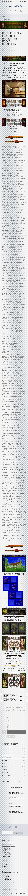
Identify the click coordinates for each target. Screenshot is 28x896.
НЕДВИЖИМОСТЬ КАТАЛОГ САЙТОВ (12, 67)
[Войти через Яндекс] (8, 724)
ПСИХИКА (21, 653)
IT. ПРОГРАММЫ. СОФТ (10, 619)
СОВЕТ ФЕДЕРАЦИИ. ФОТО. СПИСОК (14, 621)
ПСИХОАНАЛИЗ (7, 653)
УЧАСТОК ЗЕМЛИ (16, 75)
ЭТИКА (14, 651)
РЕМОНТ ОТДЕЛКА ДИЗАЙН (14, 617)
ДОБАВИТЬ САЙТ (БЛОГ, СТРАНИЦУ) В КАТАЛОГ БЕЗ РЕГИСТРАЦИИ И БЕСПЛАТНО (14, 111)
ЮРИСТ (5, 77)
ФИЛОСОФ (6, 668)
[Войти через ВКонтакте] (8, 720)
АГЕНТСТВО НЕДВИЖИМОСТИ (14, 62)
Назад (3, 16)
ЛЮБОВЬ (4, 866)
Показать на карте (6, 856)
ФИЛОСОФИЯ (9, 651)
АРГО (14, 660)
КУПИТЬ (10, 72)
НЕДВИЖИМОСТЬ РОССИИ (9, 70)
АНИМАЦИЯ (5, 772)
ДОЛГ (3, 868)
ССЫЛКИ (14, 79)
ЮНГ (8, 670)
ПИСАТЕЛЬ (21, 668)
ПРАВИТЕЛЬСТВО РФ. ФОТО (16, 574)
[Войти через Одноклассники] (8, 728)
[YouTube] (16, 827)
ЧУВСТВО (14, 666)
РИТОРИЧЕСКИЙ (20, 656)
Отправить (11, 736)
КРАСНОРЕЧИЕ (12, 656)
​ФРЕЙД (4, 670)
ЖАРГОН (10, 660)
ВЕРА (3, 863)
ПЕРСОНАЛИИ (6, 775)
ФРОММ (11, 670)
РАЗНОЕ (4, 760)
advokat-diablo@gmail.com (8, 846)
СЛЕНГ (18, 658)
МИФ (10, 661)
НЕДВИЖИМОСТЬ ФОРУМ (18, 68)
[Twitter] (9, 827)
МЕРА (23, 665)
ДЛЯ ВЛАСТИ (5, 769)
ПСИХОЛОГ (12, 668)
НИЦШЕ (23, 670)
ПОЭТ (16, 668)
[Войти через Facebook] (8, 722)
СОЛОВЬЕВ (14, 672)
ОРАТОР (7, 658)
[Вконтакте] (3, 827)
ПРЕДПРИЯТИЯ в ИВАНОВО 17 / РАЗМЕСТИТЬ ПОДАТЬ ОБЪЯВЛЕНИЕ (12, 696)
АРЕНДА (14, 74)
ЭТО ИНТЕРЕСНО (6, 757)
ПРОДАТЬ (15, 72)
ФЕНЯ (21, 658)
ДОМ (10, 75)
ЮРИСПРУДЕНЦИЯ (20, 77)
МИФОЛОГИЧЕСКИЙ (9, 663)
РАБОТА (4, 763)
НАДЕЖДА (5, 864)
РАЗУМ (19, 655)
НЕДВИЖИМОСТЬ (8, 63)
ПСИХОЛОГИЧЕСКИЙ (12, 655)
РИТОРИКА (5, 656)
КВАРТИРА (5, 75)
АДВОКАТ (23, 75)
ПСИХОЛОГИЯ (15, 653)
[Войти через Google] (8, 726)
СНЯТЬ (23, 72)
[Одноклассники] (12, 827)
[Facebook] (6, 827)
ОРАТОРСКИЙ (12, 658)
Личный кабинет (11, 10)
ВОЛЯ (19, 665)
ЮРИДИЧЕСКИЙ (11, 77)
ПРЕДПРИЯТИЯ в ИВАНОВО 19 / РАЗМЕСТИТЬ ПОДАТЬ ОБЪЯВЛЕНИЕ (12, 700)
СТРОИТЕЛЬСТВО (8, 616)
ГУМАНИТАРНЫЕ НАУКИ (9, 754)
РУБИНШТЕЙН (17, 670)
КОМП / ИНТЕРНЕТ (7, 766)
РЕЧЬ (17, 660)
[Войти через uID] (8, 717)
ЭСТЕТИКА (19, 651)
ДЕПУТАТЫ (20, 619)
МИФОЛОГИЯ (15, 661)
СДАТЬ (19, 72)
